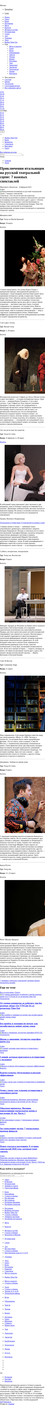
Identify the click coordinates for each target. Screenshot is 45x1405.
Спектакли (9, 144)
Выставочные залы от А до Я (16, 1253)
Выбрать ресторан (12, 1210)
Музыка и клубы (11, 30)
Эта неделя (9, 84)
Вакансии (8, 1381)
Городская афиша (11, 1188)
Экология (13, 67)
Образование (14, 53)
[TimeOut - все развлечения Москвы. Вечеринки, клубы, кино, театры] (5, 3)
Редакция (8, 1377)
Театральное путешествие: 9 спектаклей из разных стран (22, 523)
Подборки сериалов (12, 1204)
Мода (7, 26)
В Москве (8, 1182)
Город (7, 19)
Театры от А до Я (11, 1291)
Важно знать (10, 1325)
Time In (12, 55)
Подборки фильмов (12, 1202)
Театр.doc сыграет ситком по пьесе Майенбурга (18, 1158)
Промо (12, 71)
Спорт (7, 34)
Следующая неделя (12, 86)
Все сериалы (10, 1200)
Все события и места (13, 88)
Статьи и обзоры (11, 1196)
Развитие (8, 1269)
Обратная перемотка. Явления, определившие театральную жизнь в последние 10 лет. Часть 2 (18, 1161)
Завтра (7, 82)
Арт (6, 36)
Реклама (8, 1379)
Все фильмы (9, 1198)
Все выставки (10, 1249)
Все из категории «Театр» (10, 992)
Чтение (12, 57)
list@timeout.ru (5, 1402)
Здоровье (8, 38)
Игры (11, 51)
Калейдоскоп (10, 1341)
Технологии (14, 69)
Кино (7, 21)
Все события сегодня (8, 152)
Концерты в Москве (12, 1235)
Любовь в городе (11, 1186)
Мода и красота (15, 46)
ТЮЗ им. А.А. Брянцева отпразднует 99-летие (22, 1163)
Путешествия (10, 32)
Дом (11, 63)
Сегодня (8, 80)
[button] (1, 134)
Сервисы (8, 1323)
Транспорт (13, 65)
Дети (7, 40)
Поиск (7, 17)
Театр (11, 48)
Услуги (7, 1353)
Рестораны (9, 23)
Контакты (13, 73)
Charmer (11, 1404)
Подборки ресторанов (13, 1219)
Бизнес (12, 59)
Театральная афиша (12, 1293)
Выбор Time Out (11, 42)
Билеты (3, 442)
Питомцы (13, 61)
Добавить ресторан (12, 1217)
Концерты (9, 142)
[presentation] (1, 131)
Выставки (8, 146)
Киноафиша (9, 1194)
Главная (8, 161)
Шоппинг (8, 1321)
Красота (8, 28)
